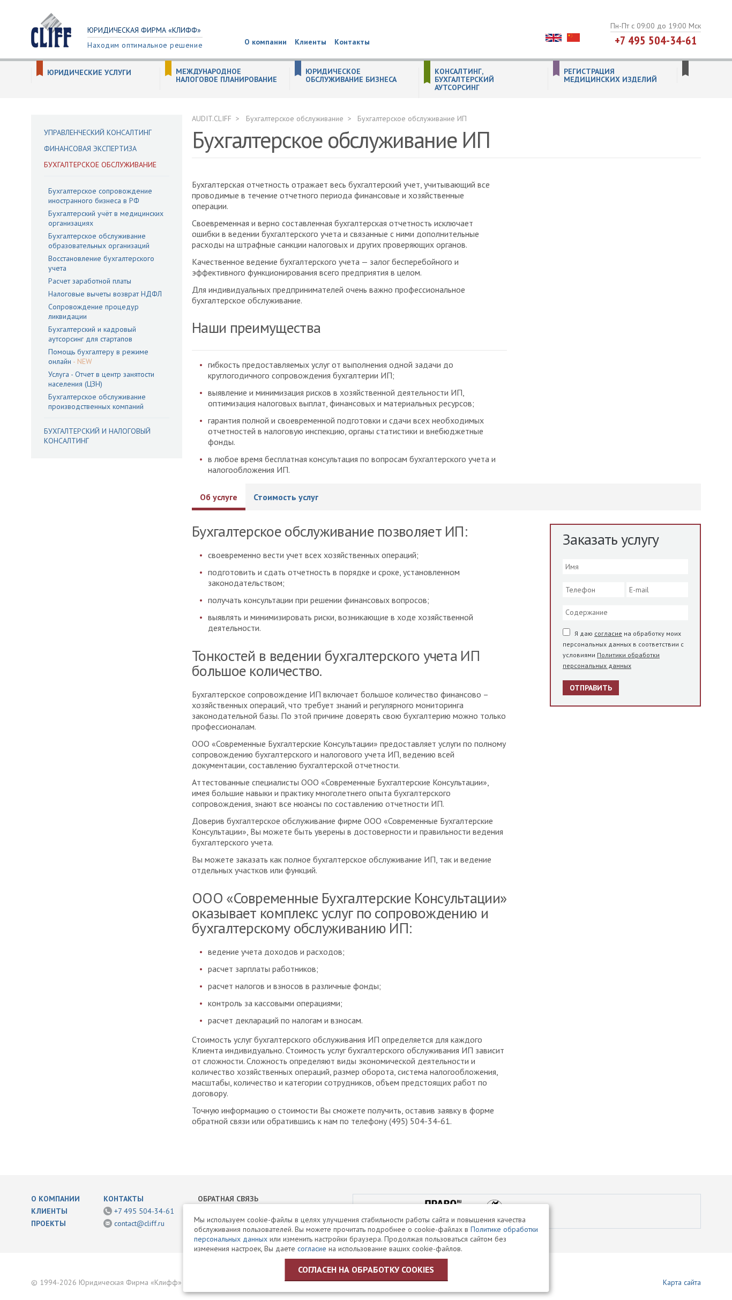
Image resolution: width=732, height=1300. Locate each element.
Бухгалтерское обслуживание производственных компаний (97, 401)
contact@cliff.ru (139, 1223)
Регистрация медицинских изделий (610, 76)
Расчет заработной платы (89, 281)
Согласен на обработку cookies (366, 1269)
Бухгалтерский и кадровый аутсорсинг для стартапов (92, 334)
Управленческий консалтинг (98, 132)
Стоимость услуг (285, 497)
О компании (265, 42)
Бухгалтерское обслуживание (100, 164)
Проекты (48, 1223)
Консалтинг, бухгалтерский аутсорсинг (464, 80)
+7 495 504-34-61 (656, 40)
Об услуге (218, 497)
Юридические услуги (89, 73)
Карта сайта (682, 1282)
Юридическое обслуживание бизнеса (351, 76)
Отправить (591, 688)
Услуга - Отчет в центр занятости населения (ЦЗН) (101, 379)
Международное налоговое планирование (226, 76)
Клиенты (310, 42)
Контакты (352, 42)
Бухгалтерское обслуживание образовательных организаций (99, 240)
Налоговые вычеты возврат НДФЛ (105, 294)
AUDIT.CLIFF (211, 118)
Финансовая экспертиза (90, 148)
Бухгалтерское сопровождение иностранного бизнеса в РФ (100, 195)
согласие (608, 633)
